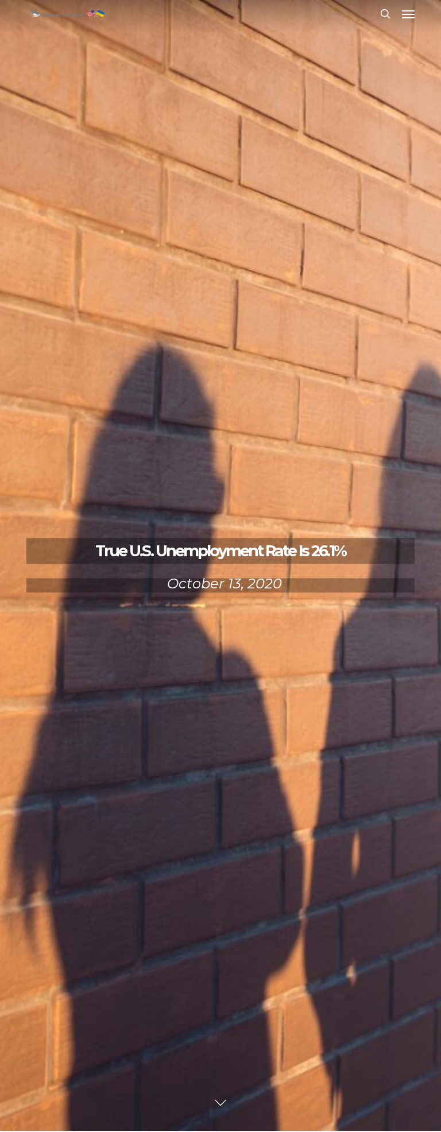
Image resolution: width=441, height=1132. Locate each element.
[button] (408, 14)
